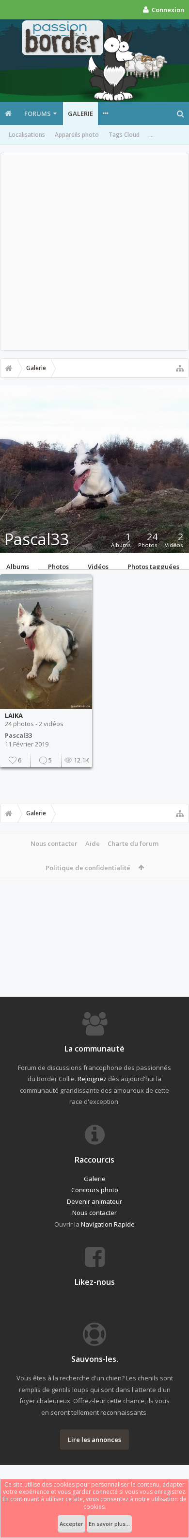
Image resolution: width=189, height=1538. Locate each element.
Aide (92, 843)
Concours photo (94, 1189)
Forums (37, 113)
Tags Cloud (124, 134)
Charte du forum (133, 843)
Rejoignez (92, 1078)
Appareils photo (77, 134)
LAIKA (14, 715)
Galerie (80, 113)
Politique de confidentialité (88, 867)
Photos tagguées (153, 565)
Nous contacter (54, 843)
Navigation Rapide (108, 1224)
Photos (58, 565)
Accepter (71, 1523)
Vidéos (98, 565)
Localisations (27, 134)
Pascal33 (18, 735)
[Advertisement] (94, 251)
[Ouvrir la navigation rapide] (180, 368)
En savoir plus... (109, 1523)
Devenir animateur (94, 1201)
